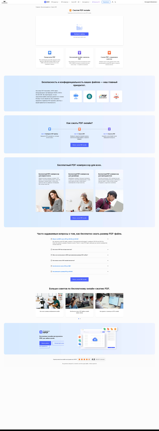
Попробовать (106, 2)
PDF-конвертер (64, 2)
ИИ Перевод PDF (96, 2)
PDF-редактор (54, 2)
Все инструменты (45, 7)
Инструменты (85, 2)
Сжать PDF (73, 2)
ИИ (78, 2)
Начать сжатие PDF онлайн (79, 145)
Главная (38, 7)
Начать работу (45, 343)
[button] (78, 318)
